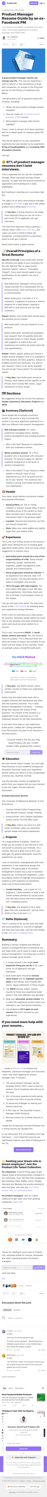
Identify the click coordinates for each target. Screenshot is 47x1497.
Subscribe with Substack (25, 1457)
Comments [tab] (7, 1310)
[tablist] (12, 1310)
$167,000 (17, 204)
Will (3, 1278)
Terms (28, 1481)
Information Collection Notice (31, 1465)
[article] (23, 1400)
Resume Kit (18, 1068)
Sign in (42, 3)
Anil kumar (11, 1355)
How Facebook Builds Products (17, 1394)
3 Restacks (28, 1286)
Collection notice (39, 1481)
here (29, 913)
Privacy (22, 1481)
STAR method (20, 606)
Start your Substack (17, 1486)
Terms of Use (36, 1463)
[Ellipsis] (44, 1331)
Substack (12, 1492)
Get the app (34, 1486)
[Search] (43, 1388)
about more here (28, 230)
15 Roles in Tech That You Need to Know (18, 1412)
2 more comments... (9, 1377)
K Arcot (10, 1331)
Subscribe (33, 3)
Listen (42, 38)
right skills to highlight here (20, 933)
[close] (40, 1417)
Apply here (18, 1202)
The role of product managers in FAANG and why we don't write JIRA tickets (17, 1398)
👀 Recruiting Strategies (13, 10)
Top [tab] (4, 1388)
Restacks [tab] (17, 1310)
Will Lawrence (12, 37)
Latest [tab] (10, 1388)
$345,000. (32, 207)
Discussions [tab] (19, 1388)
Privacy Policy (24, 1467)
